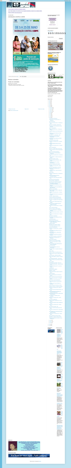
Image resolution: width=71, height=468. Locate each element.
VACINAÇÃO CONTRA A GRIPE (53, 140)
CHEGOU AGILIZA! (52, 273)
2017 (49, 100)
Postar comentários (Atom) (14, 110)
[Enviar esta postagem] (20, 76)
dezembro (50, 107)
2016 (49, 101)
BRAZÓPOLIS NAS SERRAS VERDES (54, 224)
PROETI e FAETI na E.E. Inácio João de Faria (55, 276)
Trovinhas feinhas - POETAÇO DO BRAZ (55, 255)
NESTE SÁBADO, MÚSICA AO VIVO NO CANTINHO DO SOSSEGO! (55, 183)
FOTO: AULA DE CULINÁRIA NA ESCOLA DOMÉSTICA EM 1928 (55, 204)
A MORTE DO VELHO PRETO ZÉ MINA (54, 240)
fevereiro (50, 321)
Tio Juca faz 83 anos (52, 245)
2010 (49, 325)
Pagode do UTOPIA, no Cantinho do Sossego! (55, 286)
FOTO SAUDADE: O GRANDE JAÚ (54, 180)
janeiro (50, 322)
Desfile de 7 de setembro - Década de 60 (55, 124)
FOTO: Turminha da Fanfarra (53, 207)
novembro (50, 108)
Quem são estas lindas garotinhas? (54, 151)
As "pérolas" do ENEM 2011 (53, 299)
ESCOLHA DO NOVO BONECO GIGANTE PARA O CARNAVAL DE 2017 (59, 352)
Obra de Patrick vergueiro (52, 239)
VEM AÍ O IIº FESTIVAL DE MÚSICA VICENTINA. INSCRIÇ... (54, 176)
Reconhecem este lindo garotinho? (54, 179)
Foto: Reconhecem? (52, 121)
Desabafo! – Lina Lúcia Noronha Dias (60, 403)
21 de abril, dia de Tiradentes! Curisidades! (55, 181)
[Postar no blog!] (22, 76)
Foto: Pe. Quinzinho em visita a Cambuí (54, 315)
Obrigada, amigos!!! (52, 223)
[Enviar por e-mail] (21, 76)
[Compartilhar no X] (23, 76)
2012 (49, 106)
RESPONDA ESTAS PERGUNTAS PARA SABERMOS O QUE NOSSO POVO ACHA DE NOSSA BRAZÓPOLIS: (60, 427)
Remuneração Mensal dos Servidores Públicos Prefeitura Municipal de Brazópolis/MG (60, 395)
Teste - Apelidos (51, 261)
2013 (49, 105)
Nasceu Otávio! (51, 172)
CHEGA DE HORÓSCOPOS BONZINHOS (55, 197)
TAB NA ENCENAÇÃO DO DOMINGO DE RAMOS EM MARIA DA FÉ (55, 292)
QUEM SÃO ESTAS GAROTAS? (53, 220)
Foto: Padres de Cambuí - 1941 (53, 306)
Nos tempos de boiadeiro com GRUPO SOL (55, 236)
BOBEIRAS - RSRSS (52, 270)
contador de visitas (50, 31)
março (50, 320)
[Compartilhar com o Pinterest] (25, 76)
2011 (49, 324)
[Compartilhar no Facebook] (24, 76)
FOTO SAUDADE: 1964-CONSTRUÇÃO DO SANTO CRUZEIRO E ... (55, 244)
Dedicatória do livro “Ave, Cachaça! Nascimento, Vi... (54, 162)
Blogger (40, 461)
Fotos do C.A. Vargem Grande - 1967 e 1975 (55, 148)
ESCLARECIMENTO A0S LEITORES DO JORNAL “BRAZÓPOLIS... (55, 222)
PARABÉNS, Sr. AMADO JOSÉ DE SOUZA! (55, 316)
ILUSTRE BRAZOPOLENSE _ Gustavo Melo (55, 258)
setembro (50, 111)
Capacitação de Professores (53, 118)
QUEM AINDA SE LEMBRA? (53, 269)
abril (50, 117)
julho (50, 113)
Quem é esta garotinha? (52, 147)
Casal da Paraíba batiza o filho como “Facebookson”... (54, 247)
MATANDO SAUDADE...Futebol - (53, 158)
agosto (50, 112)
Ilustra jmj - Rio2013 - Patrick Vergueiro (54, 208)
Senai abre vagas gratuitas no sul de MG (55, 167)
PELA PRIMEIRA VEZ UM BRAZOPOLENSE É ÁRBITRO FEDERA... (55, 312)
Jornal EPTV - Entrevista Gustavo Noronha (55, 198)
